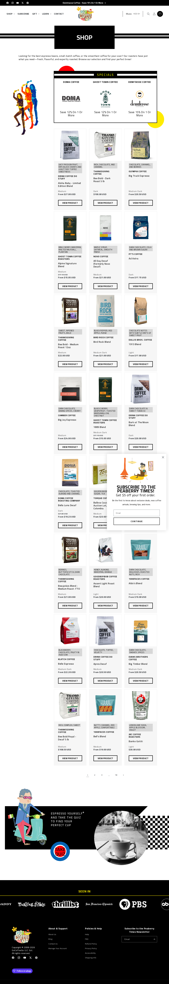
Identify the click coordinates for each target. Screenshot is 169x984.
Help (87, 934)
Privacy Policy (91, 948)
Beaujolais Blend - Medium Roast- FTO (69, 587)
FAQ (86, 939)
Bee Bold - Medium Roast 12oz (68, 346)
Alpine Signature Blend (67, 265)
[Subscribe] (154, 939)
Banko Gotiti (136, 741)
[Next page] (123, 775)
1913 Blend (135, 344)
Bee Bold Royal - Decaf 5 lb (67, 738)
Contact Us (53, 943)
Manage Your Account (57, 948)
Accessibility (90, 953)
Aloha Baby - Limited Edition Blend (69, 184)
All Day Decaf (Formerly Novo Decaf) (101, 263)
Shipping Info (90, 957)
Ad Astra (134, 258)
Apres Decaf (100, 663)
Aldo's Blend (135, 583)
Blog (50, 939)
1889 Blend (99, 427)
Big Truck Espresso (139, 175)
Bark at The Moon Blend (139, 424)
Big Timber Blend (138, 663)
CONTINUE (137, 521)
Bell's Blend (99, 736)
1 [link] (87, 775)
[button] (10, 14)
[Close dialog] (163, 457)
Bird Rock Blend (102, 341)
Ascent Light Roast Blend (104, 585)
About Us (52, 934)
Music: (129, 14)
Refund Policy (91, 943)
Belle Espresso (66, 663)
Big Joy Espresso (67, 419)
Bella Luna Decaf (67, 505)
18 (116, 775)
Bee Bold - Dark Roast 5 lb (102, 180)
